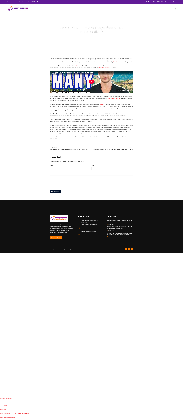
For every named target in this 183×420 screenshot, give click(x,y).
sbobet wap (3, 390)
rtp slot (2, 261)
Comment (52, 174)
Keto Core (115, 62)
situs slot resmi (4, 360)
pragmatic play (3, 276)
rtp (0, 257)
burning (125, 66)
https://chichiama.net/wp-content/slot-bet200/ (11, 322)
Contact (167, 9)
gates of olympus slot (5, 341)
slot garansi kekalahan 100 (6, 303)
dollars (101, 104)
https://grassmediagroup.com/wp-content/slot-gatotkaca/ (14, 413)
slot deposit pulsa (4, 383)
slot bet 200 (3, 409)
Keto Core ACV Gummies (114, 98)
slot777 (2, 253)
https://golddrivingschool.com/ (7, 417)
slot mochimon (3, 337)
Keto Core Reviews (104, 67)
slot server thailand (5, 348)
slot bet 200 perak (4, 352)
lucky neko (2, 280)
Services (158, 9)
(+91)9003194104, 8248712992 (89, 228)
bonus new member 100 (6, 398)
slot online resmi (4, 291)
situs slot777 (3, 284)
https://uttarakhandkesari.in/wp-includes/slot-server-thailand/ (15, 394)
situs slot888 (3, 345)
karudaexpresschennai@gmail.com (17, 1)
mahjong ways (3, 318)
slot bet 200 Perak (4, 405)
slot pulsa (2, 367)
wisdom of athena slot (5, 310)
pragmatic (2, 402)
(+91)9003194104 (34, 1)
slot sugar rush (3, 307)
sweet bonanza (4, 269)
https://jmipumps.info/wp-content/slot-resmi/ (11, 356)
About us (150, 9)
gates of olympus (4, 299)
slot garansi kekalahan (5, 272)
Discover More (55, 237)
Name (51, 165)
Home (143, 9)
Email (93, 165)
